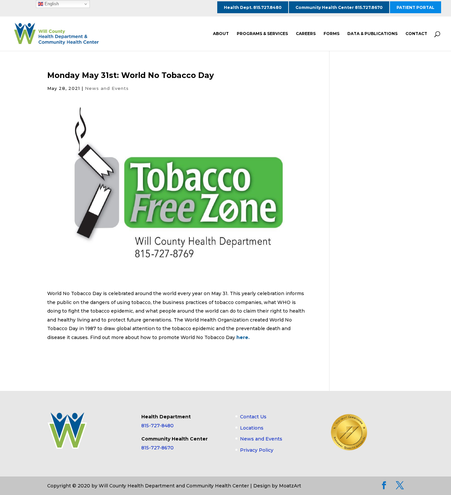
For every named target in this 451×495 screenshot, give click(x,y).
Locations (251, 428)
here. (243, 337)
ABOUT (221, 33)
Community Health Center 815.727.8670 (339, 7)
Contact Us (253, 417)
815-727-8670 (157, 448)
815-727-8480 (157, 426)
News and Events (107, 88)
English (51, 3)
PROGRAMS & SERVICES (262, 33)
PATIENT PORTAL (415, 7)
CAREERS (306, 33)
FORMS (331, 33)
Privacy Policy (256, 450)
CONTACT (416, 33)
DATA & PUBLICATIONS (372, 33)
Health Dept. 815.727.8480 (253, 7)
